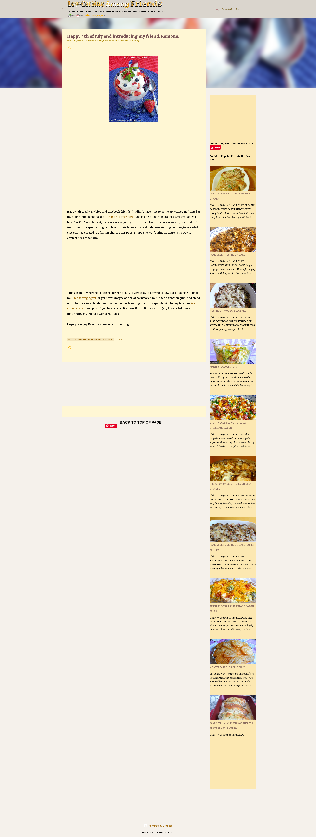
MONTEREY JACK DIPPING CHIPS (227, 667)
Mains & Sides (129, 11)
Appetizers (92, 11)
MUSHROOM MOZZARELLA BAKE (228, 310)
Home (72, 11)
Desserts (144, 11)
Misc (153, 11)
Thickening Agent (84, 298)
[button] (69, 47)
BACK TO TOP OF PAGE (141, 422)
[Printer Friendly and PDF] (75, 16)
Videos (161, 11)
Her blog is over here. (120, 216)
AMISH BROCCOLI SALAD (223, 366)
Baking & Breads (110, 11)
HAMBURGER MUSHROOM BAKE (227, 254)
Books (80, 11)
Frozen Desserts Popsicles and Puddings (90, 340)
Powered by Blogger (160, 825)
